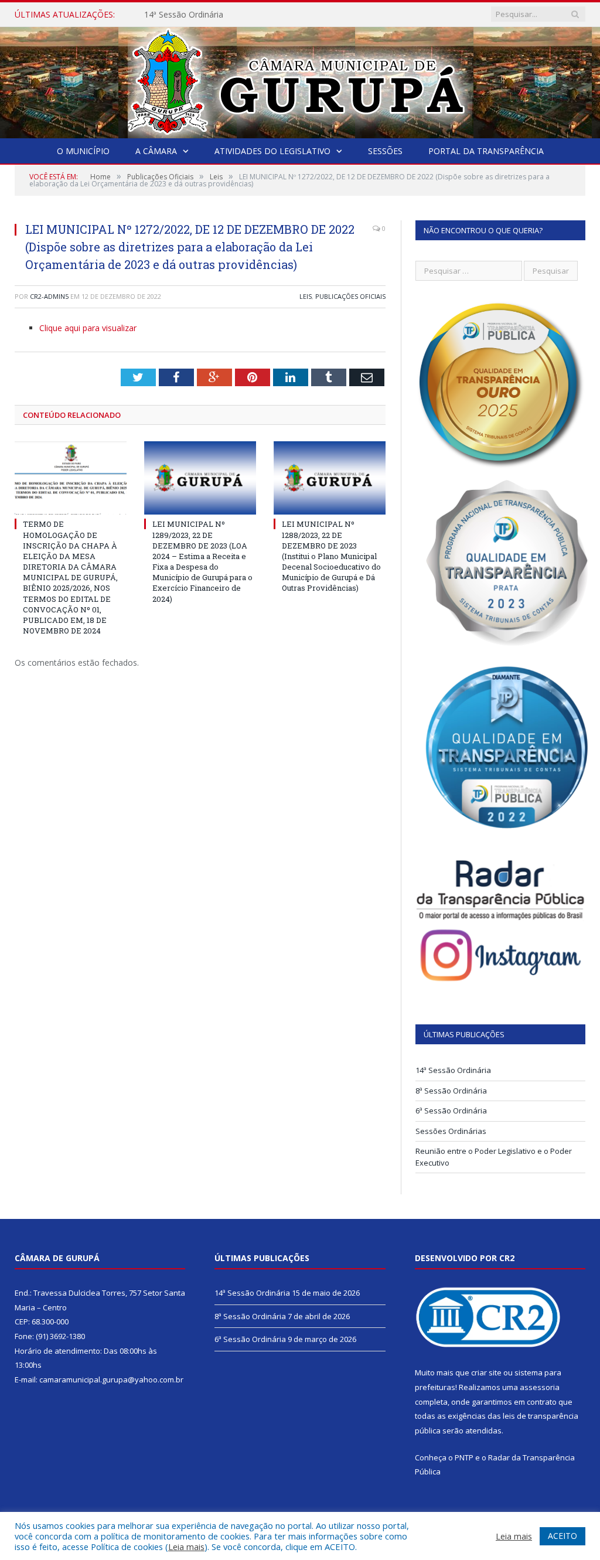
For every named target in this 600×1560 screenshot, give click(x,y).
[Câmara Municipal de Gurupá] (300, 80)
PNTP (464, 1457)
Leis (305, 296)
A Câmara (156, 150)
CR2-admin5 (49, 296)
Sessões (385, 150)
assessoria (540, 1387)
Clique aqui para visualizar (88, 327)
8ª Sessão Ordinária (451, 1090)
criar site (486, 1372)
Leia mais (186, 1546)
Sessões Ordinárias (450, 1131)
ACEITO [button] (562, 1535)
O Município (83, 150)
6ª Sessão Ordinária (451, 1110)
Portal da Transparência (486, 150)
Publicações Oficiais (350, 296)
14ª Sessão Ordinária (183, 14)
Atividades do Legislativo (272, 150)
